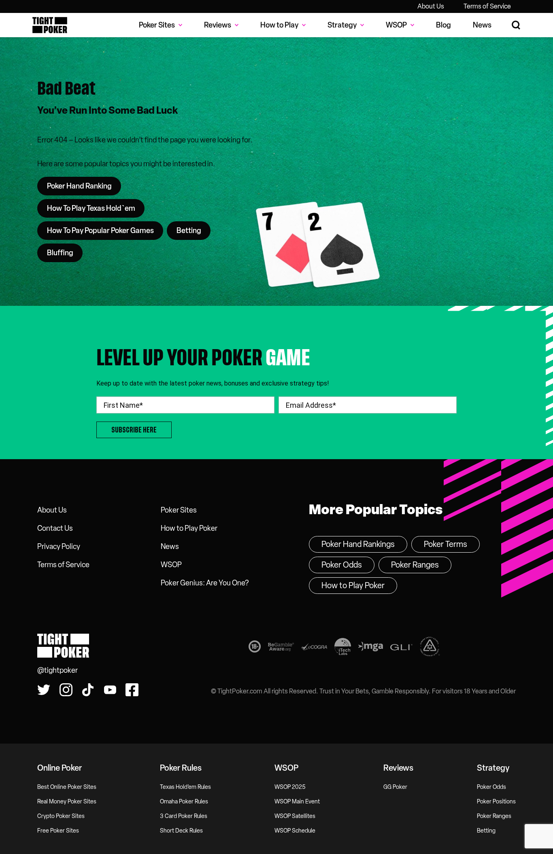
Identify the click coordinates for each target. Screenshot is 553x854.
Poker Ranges (415, 565)
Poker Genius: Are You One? (205, 583)
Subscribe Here (134, 430)
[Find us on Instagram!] (66, 689)
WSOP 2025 (290, 787)
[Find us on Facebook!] (131, 689)
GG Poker (395, 787)
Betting (189, 230)
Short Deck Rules (181, 830)
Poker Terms (445, 544)
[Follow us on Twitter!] (43, 689)
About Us (430, 6)
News (482, 25)
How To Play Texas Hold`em (91, 208)
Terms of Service (487, 6)
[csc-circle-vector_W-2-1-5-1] (430, 648)
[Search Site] (516, 25)
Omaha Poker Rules (184, 801)
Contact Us (55, 528)
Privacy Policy (58, 546)
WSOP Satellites (294, 816)
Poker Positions (496, 801)
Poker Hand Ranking (79, 186)
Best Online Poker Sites (66, 787)
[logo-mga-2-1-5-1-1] (370, 648)
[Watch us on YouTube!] (110, 689)
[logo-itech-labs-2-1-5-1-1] (342, 648)
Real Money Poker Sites (66, 801)
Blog (443, 25)
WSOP (171, 564)
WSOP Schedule (294, 830)
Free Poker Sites (58, 830)
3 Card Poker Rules (183, 816)
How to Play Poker (189, 528)
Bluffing (60, 252)
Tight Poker (49, 25)
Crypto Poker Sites (61, 816)
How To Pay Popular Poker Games (100, 230)
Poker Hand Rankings (358, 544)
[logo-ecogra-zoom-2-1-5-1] (314, 648)
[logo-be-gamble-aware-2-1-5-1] (281, 648)
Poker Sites (179, 510)
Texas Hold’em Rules (185, 787)
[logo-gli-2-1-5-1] (401, 648)
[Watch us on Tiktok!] (87, 689)
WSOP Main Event (297, 801)
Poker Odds (341, 565)
